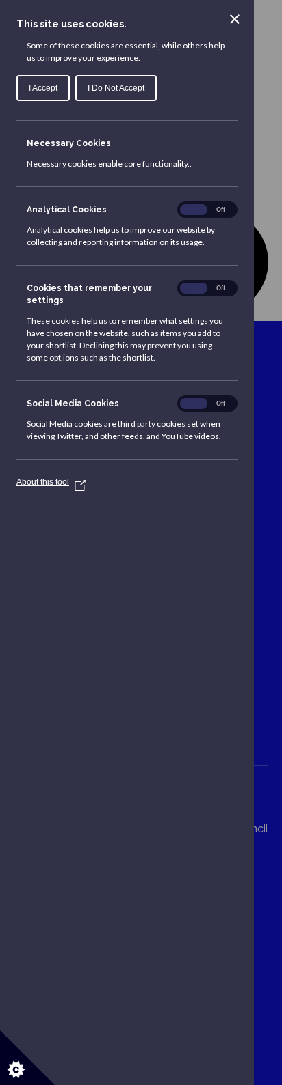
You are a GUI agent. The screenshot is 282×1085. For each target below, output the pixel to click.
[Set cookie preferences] (27, 1057)
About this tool (48, 482)
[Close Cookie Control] (235, 19)
